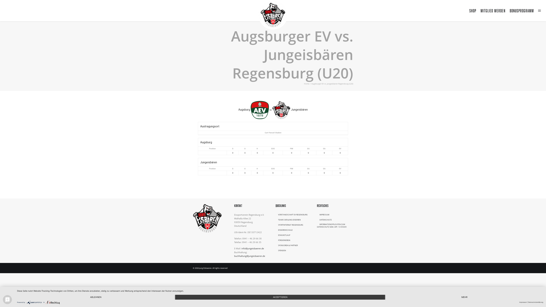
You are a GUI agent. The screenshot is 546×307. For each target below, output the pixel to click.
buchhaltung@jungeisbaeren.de (249, 256)
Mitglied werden (493, 10)
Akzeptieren (280, 297)
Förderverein (284, 240)
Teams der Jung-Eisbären (289, 220)
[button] (7, 10)
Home (306, 83)
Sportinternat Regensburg (290, 225)
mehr (464, 297)
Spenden (282, 250)
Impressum (324, 214)
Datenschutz (325, 220)
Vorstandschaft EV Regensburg (293, 214)
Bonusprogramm (522, 10)
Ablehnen (95, 297)
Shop (472, 10)
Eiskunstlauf (284, 235)
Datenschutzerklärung (535, 302)
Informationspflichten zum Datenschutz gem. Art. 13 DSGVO (332, 225)
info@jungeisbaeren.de (252, 248)
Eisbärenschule (285, 230)
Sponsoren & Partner (288, 245)
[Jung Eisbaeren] (273, 10)
